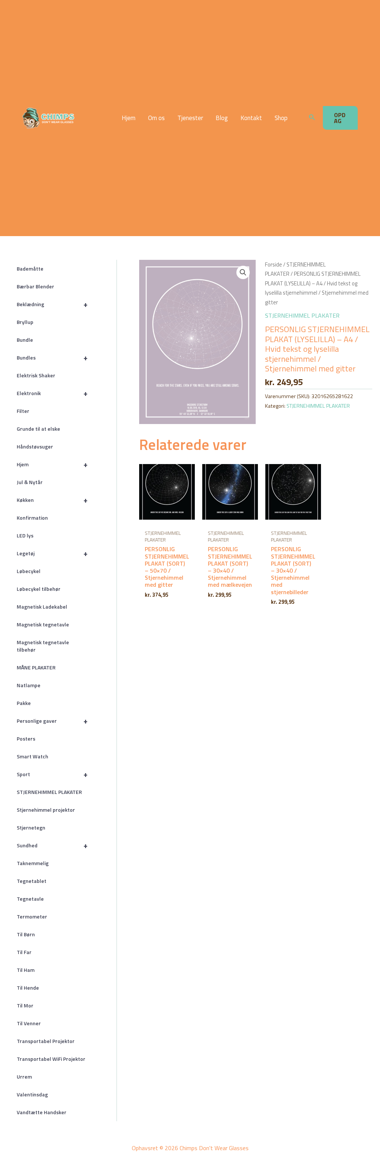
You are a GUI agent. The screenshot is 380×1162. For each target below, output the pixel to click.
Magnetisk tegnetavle (43, 624)
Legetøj (52, 553)
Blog (222, 118)
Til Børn (26, 934)
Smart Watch (32, 756)
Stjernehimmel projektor (46, 810)
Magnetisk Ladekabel (42, 606)
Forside (273, 264)
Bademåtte (30, 268)
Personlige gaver (52, 720)
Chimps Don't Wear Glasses (85, 118)
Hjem (128, 118)
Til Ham (26, 970)
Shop (281, 118)
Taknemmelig (33, 863)
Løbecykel (28, 571)
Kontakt (251, 118)
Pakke (24, 703)
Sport (52, 774)
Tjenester (190, 118)
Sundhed (52, 845)
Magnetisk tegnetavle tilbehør (43, 645)
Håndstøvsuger (35, 446)
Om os (156, 118)
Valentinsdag (32, 1094)
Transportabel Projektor (46, 1041)
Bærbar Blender (35, 286)
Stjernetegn (31, 827)
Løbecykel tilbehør (38, 589)
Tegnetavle (30, 899)
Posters (26, 738)
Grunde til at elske (38, 429)
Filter (23, 411)
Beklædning (52, 304)
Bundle (25, 340)
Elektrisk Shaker (36, 375)
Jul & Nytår (30, 482)
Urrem (24, 1076)
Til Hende (28, 987)
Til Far (24, 952)
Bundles (52, 357)
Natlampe (28, 685)
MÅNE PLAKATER (36, 667)
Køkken (52, 500)
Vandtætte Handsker (41, 1112)
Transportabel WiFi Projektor (51, 1059)
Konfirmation (32, 518)
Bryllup (25, 322)
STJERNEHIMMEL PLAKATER (49, 792)
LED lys (25, 535)
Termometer (32, 916)
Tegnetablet (31, 881)
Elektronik (52, 393)
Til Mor (25, 1005)
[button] (312, 118)
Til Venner (29, 1023)
